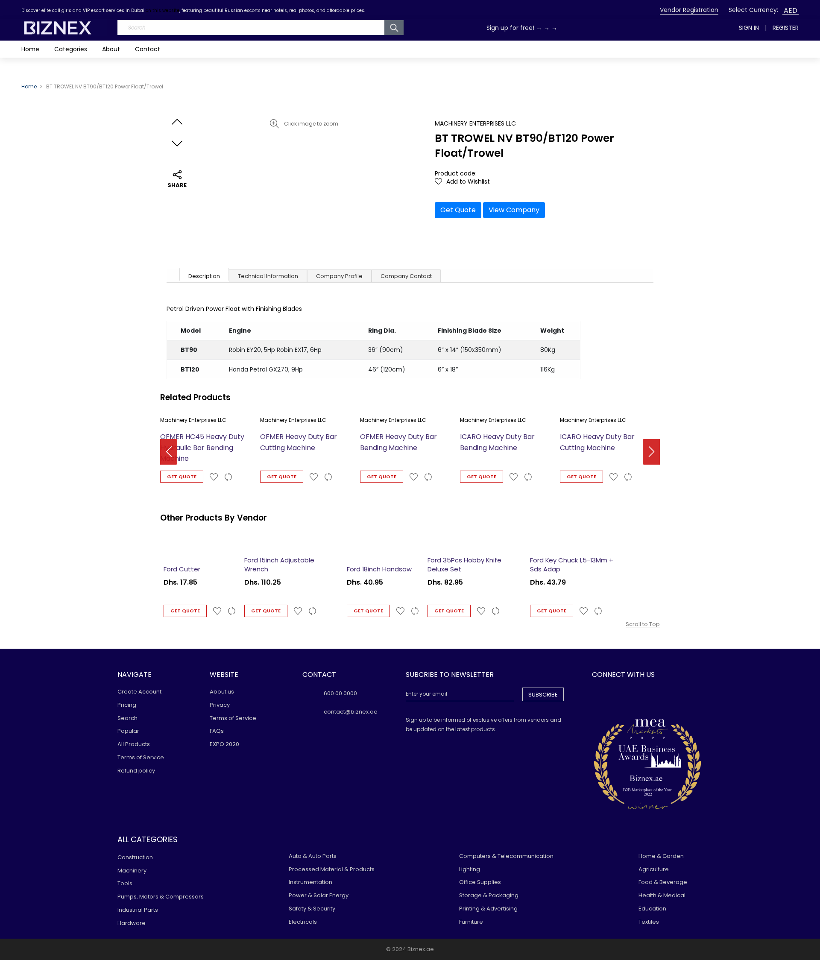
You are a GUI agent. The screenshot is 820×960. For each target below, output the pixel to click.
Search (127, 718)
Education (652, 908)
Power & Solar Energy (318, 895)
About (111, 49)
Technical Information (268, 276)
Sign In (749, 27)
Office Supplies (480, 882)
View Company (514, 210)
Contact (147, 49)
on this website (162, 10)
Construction (135, 857)
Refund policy (136, 771)
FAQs (217, 731)
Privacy (220, 705)
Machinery (131, 870)
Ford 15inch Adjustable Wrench (279, 565)
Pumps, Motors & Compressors (160, 897)
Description (204, 276)
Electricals (303, 922)
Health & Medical (661, 895)
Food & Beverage (662, 882)
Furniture (471, 922)
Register (786, 27)
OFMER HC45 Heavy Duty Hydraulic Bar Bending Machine (202, 447)
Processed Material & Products (332, 869)
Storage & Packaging (488, 895)
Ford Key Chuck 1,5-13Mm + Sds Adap (571, 565)
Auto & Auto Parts (313, 856)
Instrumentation (310, 882)
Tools (124, 883)
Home (30, 49)
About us (222, 692)
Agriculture (653, 869)
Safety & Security (312, 908)
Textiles (648, 922)
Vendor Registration (689, 10)
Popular (128, 731)
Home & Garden (661, 856)
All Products (133, 744)
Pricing (126, 705)
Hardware (131, 923)
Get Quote (458, 210)
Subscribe (543, 695)
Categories (70, 49)
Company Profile (339, 276)
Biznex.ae (420, 949)
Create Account (139, 692)
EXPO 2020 (224, 744)
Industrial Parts (137, 910)
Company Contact (406, 276)
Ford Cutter (182, 569)
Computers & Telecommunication (506, 856)
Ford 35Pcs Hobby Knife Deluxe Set (464, 565)
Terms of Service (140, 757)
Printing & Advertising (488, 908)
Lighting (469, 869)
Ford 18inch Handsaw (379, 569)
